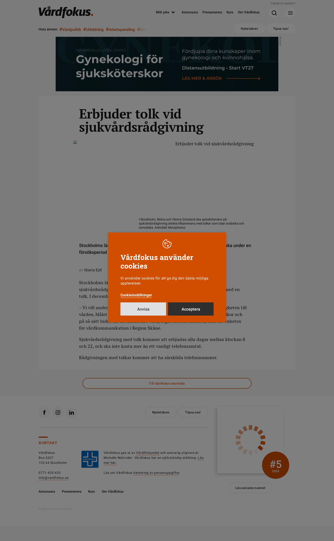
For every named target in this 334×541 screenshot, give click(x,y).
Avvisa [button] (143, 309)
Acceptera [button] (191, 309)
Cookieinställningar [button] (136, 295)
